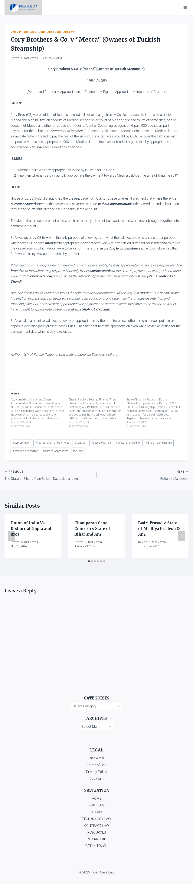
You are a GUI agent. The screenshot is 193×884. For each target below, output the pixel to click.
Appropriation (21, 442)
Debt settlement (101, 442)
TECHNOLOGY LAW (96, 819)
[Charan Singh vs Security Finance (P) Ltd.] (98, 413)
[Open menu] (185, 7)
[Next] (181, 536)
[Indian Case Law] (23, 7)
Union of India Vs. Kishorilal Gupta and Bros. (31, 529)
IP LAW (96, 812)
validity (78, 451)
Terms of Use (96, 765)
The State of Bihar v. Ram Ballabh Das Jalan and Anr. (42, 475)
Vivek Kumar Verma (26, 58)
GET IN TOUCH (96, 846)
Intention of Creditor (25, 451)
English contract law (159, 442)
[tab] (89, 561)
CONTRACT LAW (96, 826)
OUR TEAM (96, 805)
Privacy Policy (96, 772)
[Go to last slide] (11, 536)
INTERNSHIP (96, 839)
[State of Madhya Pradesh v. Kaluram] (155, 413)
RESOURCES (96, 832)
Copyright (97, 778)
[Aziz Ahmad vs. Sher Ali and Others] (40, 413)
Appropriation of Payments (52, 442)
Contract (80, 442)
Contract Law (65, 32)
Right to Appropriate (55, 451)
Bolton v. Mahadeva (174, 475)
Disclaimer (96, 758)
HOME (96, 798)
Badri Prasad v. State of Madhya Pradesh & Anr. (159, 529)
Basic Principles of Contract (32, 32)
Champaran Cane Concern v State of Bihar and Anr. (92, 529)
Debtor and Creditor (128, 442)
